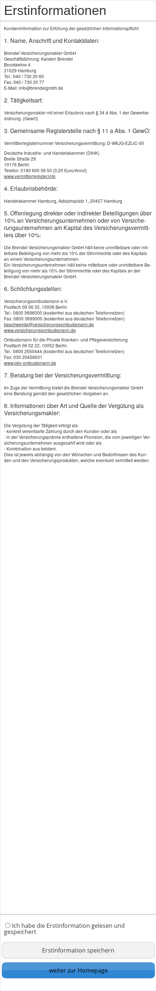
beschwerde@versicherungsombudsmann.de (49, 324)
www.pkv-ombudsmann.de (30, 363)
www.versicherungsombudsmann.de (40, 330)
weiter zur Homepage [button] (78, 970)
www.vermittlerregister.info (30, 176)
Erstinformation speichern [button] (78, 950)
